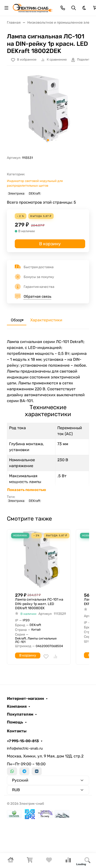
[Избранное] (49, 861)
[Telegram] (24, 771)
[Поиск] (87, 860)
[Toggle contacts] (62, 8)
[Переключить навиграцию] (6, 8)
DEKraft (34, 193)
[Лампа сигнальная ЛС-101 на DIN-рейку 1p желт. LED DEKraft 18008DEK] (40, 559)
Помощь (15, 722)
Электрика (16, 193)
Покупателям (20, 714)
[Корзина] (30, 861)
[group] (48, 109)
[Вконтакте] (37, 771)
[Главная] (11, 861)
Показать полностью (26, 490)
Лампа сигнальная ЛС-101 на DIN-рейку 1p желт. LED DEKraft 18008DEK (39, 603)
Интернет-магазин (25, 699)
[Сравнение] (68, 861)
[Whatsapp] (12, 771)
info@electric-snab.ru (25, 748)
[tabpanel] (48, 421)
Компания (17, 706)
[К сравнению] (55, 656)
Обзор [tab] (16, 320)
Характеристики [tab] (46, 320)
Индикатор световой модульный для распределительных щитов (35, 183)
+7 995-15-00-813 (23, 741)
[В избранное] (46, 656)
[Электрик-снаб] (32, 7)
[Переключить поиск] (73, 8)
